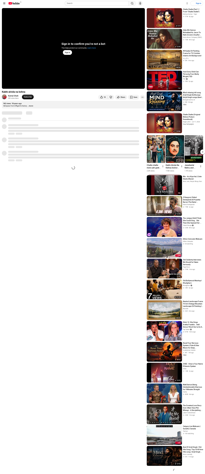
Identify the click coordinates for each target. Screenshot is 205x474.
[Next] (202, 152)
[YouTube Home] (14, 3)
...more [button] (30, 106)
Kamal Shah (13, 96)
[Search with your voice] (140, 3)
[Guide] (4, 3)
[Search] (132, 3)
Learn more (91, 48)
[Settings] (187, 3)
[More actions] (142, 97)
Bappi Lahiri (186, 122)
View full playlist (188, 124)
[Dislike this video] (110, 97)
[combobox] (97, 3)
